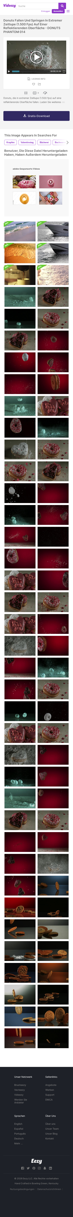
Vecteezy (19, 1089)
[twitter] (28, 1168)
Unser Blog (51, 1133)
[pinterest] (33, 1168)
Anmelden (58, 11)
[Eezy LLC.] (36, 1161)
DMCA (49, 1099)
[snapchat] (44, 1168)
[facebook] (22, 1168)
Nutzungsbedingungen (22, 1189)
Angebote (50, 1084)
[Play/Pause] (9, 71)
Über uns (50, 1123)
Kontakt (49, 1138)
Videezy (18, 1094)
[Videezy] (9, 6)
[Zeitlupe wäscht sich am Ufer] (53, 275)
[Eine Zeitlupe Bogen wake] (53, 231)
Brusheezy (20, 1084)
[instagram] (39, 1168)
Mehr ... (18, 1143)
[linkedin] (50, 1168)
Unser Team (52, 1128)
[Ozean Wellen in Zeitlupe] (20, 231)
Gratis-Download (39, 116)
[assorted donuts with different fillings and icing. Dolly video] (24, 182)
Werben (49, 1089)
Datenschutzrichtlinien (49, 1189)
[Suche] (62, 6)
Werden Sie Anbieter (20, 1101)
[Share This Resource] (40, 84)
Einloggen (45, 11)
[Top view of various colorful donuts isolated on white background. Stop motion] (24, 199)
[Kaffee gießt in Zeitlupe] (20, 275)
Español (18, 1128)
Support (49, 1094)
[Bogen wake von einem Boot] (53, 253)
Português (20, 1133)
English (18, 1123)
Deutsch (19, 1138)
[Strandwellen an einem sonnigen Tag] (20, 253)
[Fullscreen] (64, 71)
